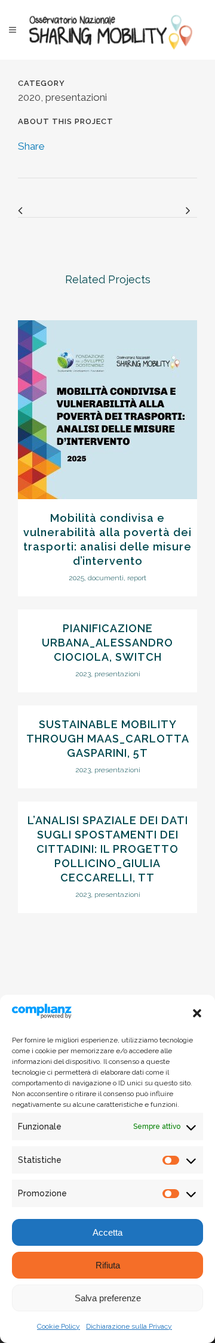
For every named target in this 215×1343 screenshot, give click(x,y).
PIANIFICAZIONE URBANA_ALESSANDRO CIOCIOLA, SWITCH (107, 642)
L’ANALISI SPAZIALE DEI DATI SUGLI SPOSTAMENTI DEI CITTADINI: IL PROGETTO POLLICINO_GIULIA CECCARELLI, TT (107, 849)
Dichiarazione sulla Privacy (129, 1326)
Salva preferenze (108, 1298)
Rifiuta (108, 1265)
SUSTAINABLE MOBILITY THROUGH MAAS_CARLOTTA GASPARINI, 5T (107, 738)
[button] (197, 1013)
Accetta (107, 1232)
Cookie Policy (58, 1326)
